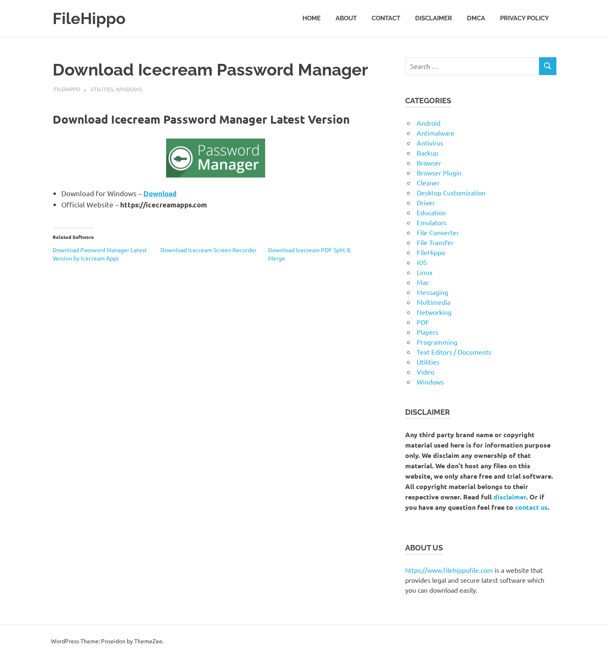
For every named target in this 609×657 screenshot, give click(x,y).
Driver (426, 202)
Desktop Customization (451, 192)
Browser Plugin (439, 172)
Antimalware (435, 133)
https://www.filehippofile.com (449, 570)
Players (427, 332)
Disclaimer (433, 18)
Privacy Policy (524, 18)
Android (428, 123)
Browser (429, 162)
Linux (425, 272)
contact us (531, 507)
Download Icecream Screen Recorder (208, 249)
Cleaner (428, 182)
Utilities (102, 88)
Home (311, 18)
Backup (427, 152)
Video (425, 371)
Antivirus (430, 143)
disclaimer (509, 496)
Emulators (432, 222)
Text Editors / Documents (454, 352)
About (346, 18)
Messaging (432, 292)
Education (431, 212)
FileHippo (89, 18)
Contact (386, 18)
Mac (423, 282)
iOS (422, 262)
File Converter (438, 232)
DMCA (476, 18)
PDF (423, 322)
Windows (129, 88)
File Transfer (435, 242)
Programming (437, 342)
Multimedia (433, 302)
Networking (434, 312)
